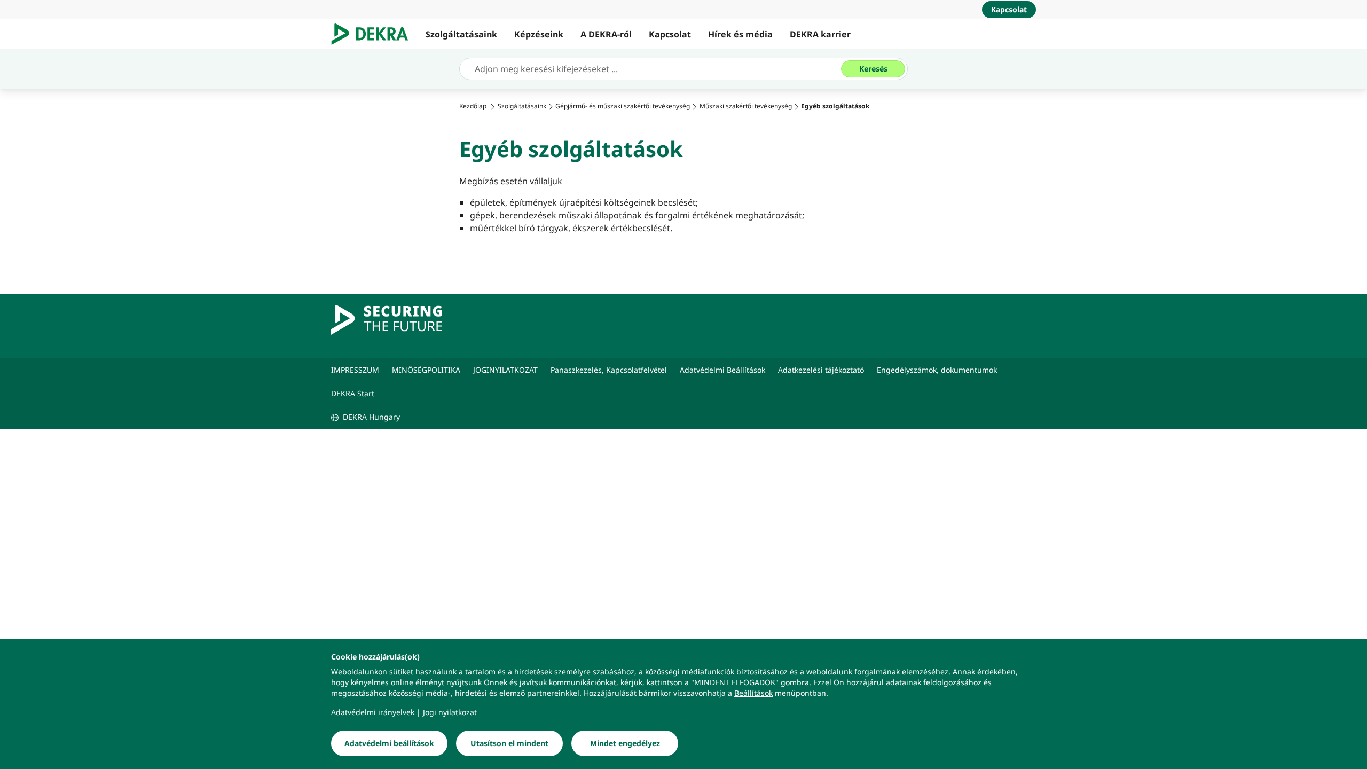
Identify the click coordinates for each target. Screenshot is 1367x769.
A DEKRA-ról (606, 34)
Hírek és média (740, 34)
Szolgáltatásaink (461, 34)
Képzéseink (538, 34)
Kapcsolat (670, 34)
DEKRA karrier (820, 34)
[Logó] (374, 34)
